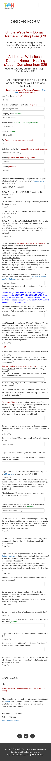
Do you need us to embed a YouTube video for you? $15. (23, 612)
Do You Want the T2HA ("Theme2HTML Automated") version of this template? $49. (24, 212)
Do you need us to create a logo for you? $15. (19, 452)
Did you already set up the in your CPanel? (24, 389)
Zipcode (19, 157)
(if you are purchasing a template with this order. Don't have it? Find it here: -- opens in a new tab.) (24, 180)
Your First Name (12, 96)
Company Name (12, 113)
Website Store (38, 181)
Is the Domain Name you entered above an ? (25, 352)
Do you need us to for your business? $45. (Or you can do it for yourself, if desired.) (25, 428)
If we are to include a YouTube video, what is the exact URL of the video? (25, 620)
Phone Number (20, 122)
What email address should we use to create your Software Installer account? (24, 578)
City (17, 140)
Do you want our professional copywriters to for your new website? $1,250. (24, 472)
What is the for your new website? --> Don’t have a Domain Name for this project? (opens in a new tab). (24, 276)
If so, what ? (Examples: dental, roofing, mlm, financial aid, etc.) (25, 439)
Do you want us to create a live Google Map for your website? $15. (25, 634)
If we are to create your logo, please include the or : (24, 458)
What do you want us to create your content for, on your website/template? (23, 494)
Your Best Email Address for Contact (19, 105)
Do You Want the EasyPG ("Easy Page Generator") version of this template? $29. (25, 202)
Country (9, 166)
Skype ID (9, 131)
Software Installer (8, 556)
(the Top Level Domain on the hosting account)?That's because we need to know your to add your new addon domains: (24, 371)
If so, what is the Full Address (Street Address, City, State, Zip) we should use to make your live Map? (25, 644)
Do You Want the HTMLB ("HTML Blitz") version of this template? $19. (22, 193)
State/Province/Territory (25, 149)
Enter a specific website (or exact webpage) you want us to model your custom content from (24, 505)
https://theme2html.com (10, 720)
